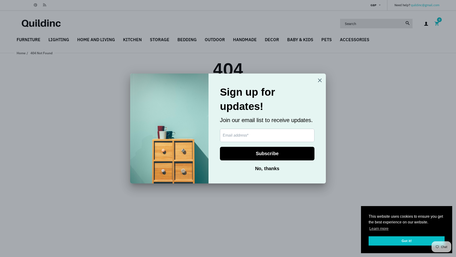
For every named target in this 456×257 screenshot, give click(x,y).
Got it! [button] (407, 241)
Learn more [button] (379, 229)
